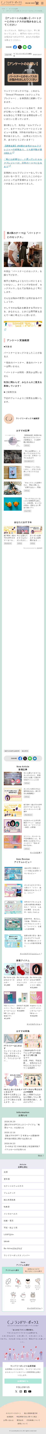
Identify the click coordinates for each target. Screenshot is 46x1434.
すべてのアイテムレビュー (30, 954)
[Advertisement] (23, 207)
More (40, 1155)
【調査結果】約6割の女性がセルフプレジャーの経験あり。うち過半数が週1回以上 (23, 149)
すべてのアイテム (33, 1024)
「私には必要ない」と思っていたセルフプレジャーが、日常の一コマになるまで (23, 163)
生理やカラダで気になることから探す (33, 1270)
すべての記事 (35, 853)
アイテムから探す (12, 1270)
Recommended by (30, 548)
